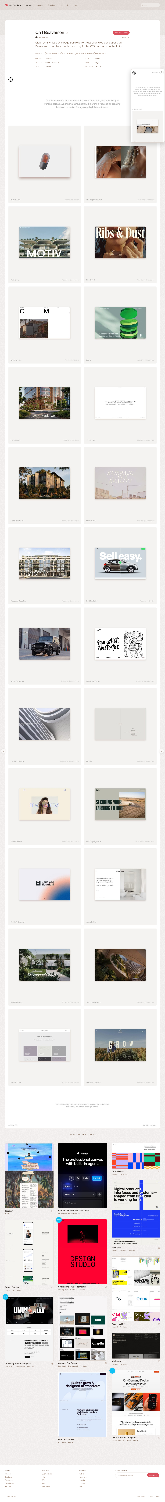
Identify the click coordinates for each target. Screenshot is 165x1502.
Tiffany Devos (118, 1171)
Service (132, 1250)
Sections (8, 1477)
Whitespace (99, 53)
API (43, 1480)
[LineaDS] (136, 1402)
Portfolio (48, 58)
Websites (8, 1474)
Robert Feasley (12, 1287)
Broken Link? (124, 37)
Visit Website (120, 32)
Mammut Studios (66, 1439)
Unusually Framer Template (18, 1363)
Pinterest (82, 1483)
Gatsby (48, 66)
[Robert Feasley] (29, 1252)
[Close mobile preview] (162, 72)
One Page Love (15, 5)
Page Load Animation (84, 53)
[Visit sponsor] (106, 1210)
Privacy (150, 1496)
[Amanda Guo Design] (82, 1328)
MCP (44, 1483)
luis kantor (117, 1361)
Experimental (73, 1366)
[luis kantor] (136, 1346)
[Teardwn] (29, 1175)
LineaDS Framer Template (124, 1437)
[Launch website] (159, 1171)
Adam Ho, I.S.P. (119, 1324)
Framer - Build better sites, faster (74, 1210)
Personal (115, 1174)
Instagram (82, 1477)
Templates (9, 1480)
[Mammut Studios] (82, 1404)
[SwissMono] (82, 1251)
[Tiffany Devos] (136, 1156)
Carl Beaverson (44, 37)
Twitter (81, 1474)
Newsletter (46, 1486)
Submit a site (47, 1474)
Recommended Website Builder (69, 1213)
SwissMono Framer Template (72, 1286)
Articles (8, 1486)
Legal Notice (140, 1496)
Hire (43, 1477)
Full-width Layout (53, 53)
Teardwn (9, 1211)
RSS (80, 1486)
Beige (97, 62)
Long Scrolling (67, 53)
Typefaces (9, 1483)
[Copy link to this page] (67, 33)
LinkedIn (82, 1480)
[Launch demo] (106, 1287)
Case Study (62, 1366)
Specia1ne (116, 1247)
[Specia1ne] (136, 1212)
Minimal (97, 58)
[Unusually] (29, 1328)
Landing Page (63, 1290)
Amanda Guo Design (67, 1363)
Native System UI (52, 62)
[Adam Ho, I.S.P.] (136, 1288)
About (158, 1496)
